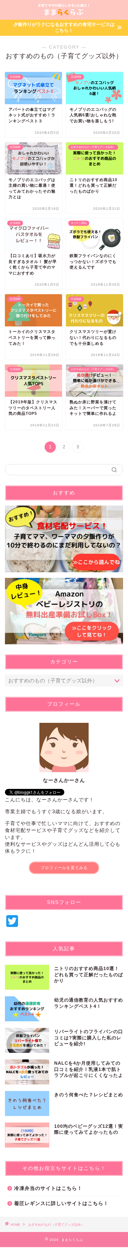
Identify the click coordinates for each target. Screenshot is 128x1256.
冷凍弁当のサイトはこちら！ (48, 1188)
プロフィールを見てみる (64, 867)
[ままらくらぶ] (64, 14)
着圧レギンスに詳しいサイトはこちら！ (61, 1203)
